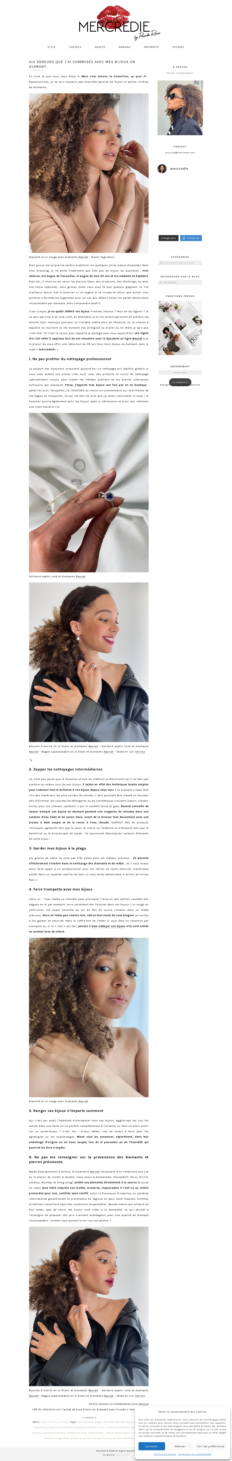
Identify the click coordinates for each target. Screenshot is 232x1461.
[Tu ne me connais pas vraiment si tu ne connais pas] (168, 212)
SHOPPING (64, 1422)
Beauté (100, 47)
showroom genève (56, 1438)
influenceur (95, 1432)
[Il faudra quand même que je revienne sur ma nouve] (192, 212)
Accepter (152, 1446)
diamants (123, 1427)
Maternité (151, 47)
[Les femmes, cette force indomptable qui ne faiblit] (192, 184)
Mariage (124, 47)
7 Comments (88, 1418)
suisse (87, 1438)
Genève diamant (54, 1432)
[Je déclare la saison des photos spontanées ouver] (168, 226)
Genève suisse (76, 1432)
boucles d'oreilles (60, 1427)
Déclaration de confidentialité (194, 1454)
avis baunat (85, 1421)
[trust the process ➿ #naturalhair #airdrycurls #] (168, 184)
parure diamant (134, 1432)
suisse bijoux (102, 1438)
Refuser (180, 1446)
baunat (119, 1421)
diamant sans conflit (101, 1427)
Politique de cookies (165, 1454)
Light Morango (122, 1455)
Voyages (178, 47)
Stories (140, 751)
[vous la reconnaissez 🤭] (192, 198)
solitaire (75, 1438)
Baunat (83, 257)
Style (51, 47)
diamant (79, 1427)
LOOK (43, 1422)
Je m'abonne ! (180, 382)
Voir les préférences (211, 1446)
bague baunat (104, 1421)
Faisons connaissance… (180, 73)
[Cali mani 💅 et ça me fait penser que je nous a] (192, 226)
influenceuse (113, 1432)
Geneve (37, 1432)
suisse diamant (123, 1438)
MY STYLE (52, 1422)
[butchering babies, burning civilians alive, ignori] (168, 198)
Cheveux (75, 47)
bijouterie (40, 1427)
